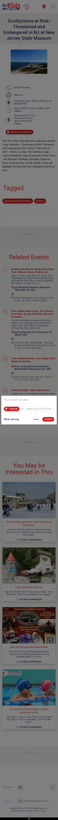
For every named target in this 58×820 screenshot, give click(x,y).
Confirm (48, 419)
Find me (13, 409)
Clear (36, 419)
